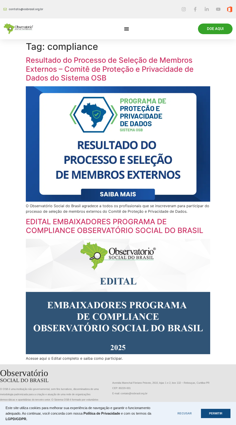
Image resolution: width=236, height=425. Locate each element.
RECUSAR (184, 413)
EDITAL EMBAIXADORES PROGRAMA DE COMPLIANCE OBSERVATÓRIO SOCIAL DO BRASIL (114, 226)
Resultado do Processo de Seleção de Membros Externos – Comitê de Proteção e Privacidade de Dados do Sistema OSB (110, 69)
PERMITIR (215, 413)
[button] (126, 29)
